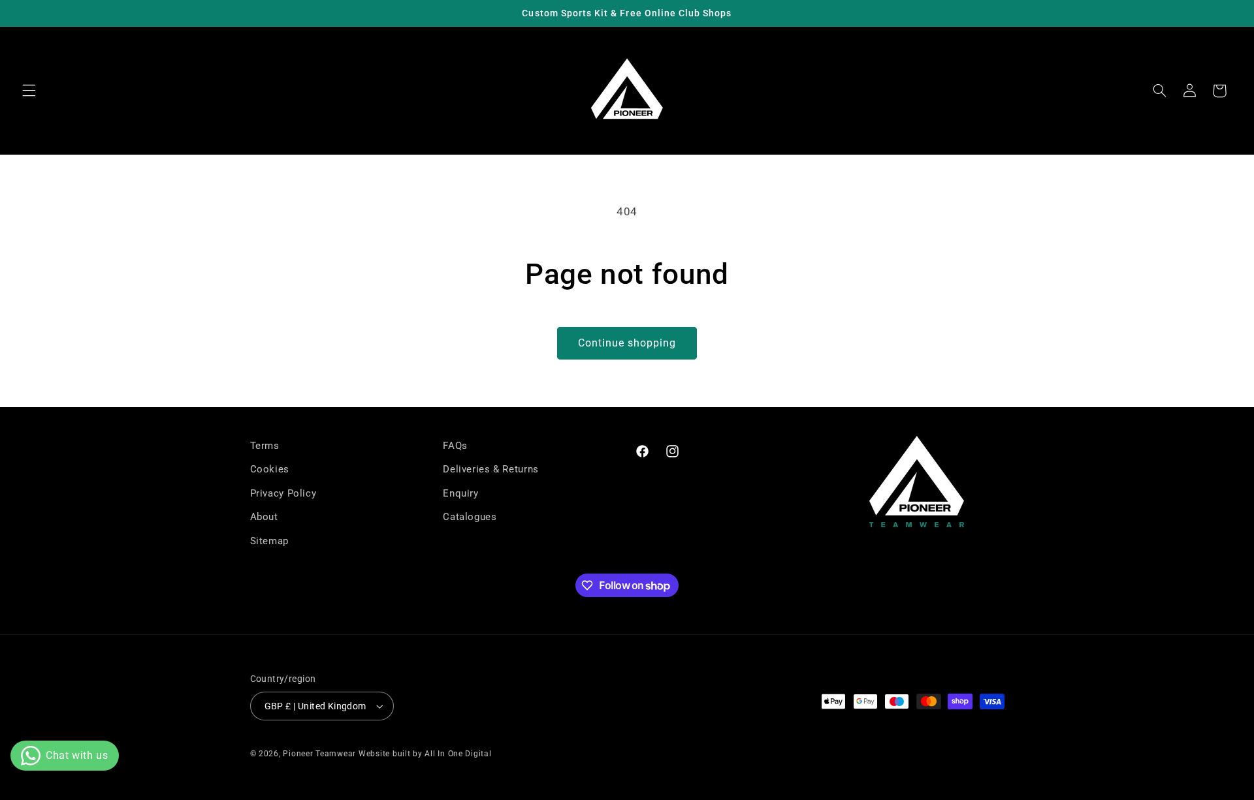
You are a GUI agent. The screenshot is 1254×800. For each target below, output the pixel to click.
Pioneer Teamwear (319, 753)
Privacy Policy (283, 493)
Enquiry (460, 493)
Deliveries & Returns (491, 469)
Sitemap (269, 541)
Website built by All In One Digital (425, 753)
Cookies (269, 469)
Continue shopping (627, 343)
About (264, 517)
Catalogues (469, 517)
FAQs (455, 446)
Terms (265, 446)
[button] (29, 91)
